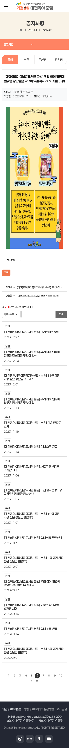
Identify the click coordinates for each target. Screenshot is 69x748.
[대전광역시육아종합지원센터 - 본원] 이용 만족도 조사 (32, 424)
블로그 (30, 739)
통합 (10, 59)
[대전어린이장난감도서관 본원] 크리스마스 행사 (31, 332)
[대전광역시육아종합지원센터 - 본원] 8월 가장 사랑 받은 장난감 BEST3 (34, 650)
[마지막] (37, 681)
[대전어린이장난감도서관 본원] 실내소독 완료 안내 (33, 537)
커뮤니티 (32, 29)
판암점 (59, 59)
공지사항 (46, 29)
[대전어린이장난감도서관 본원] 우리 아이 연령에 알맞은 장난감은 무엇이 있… (32, 353)
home (21, 30)
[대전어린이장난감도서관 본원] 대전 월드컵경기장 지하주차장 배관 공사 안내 (33, 491)
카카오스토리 (39, 739)
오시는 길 (61, 709)
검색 (61, 314)
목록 (6, 272)
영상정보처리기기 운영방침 (39, 709)
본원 (26, 59)
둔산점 (42, 59)
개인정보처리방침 (12, 709)
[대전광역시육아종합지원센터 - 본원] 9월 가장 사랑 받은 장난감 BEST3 (39, 287)
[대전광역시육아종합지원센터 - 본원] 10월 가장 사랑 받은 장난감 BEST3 (32, 515)
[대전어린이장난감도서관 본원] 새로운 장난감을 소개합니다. (39, 295)
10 (60, 675)
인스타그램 (20, 739)
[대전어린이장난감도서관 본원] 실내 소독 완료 (30, 446)
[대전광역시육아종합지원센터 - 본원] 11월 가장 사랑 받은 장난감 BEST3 (32, 377)
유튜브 (49, 739)
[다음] (31, 681)
